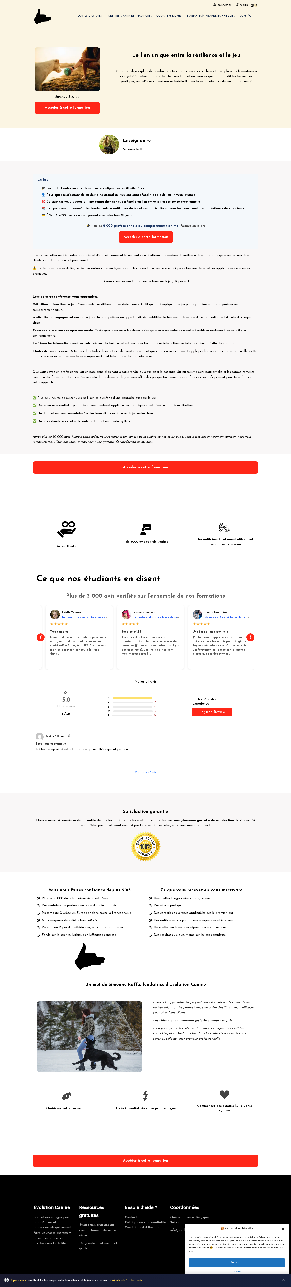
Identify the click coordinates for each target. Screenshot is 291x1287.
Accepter (237, 1262)
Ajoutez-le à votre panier (128, 1280)
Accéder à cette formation (67, 108)
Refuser (237, 1272)
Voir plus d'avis (145, 772)
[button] (283, 1229)
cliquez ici (180, 281)
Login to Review (212, 712)
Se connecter (222, 5)
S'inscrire (242, 5)
